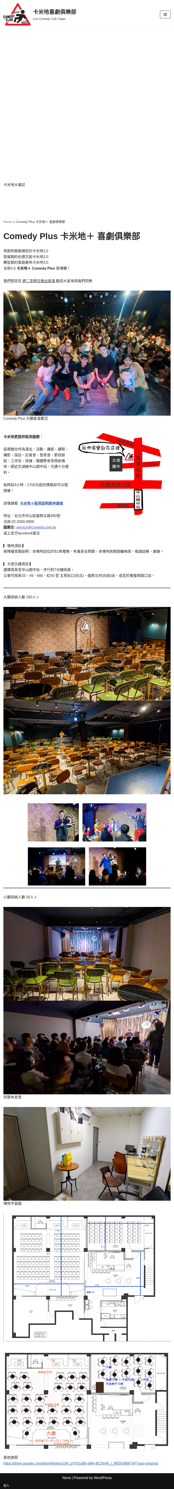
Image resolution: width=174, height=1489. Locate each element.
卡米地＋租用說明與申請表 (41, 503)
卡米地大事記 (14, 185)
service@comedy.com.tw (36, 527)
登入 (6, 1485)
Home (7, 222)
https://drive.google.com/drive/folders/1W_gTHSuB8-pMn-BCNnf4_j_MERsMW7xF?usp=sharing (80, 1463)
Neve (66, 1478)
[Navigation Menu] (165, 14)
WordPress (103, 1478)
